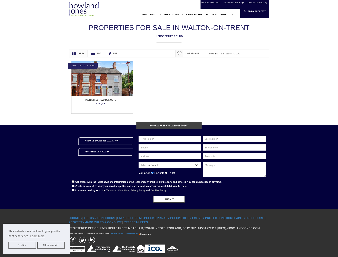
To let (171, 173)
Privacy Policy (138, 190)
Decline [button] (22, 245)
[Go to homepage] (84, 8)
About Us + (155, 14)
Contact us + (226, 14)
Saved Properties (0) (234, 3)
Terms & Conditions (99, 218)
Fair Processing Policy (136, 218)
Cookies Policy (158, 190)
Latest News (211, 14)
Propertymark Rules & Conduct (95, 222)
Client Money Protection (203, 218)
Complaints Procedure (245, 218)
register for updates (97, 151)
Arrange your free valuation (101, 140)
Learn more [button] (37, 236)
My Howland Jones (210, 3)
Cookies (75, 218)
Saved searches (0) (257, 3)
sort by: (213, 53)
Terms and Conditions (117, 190)
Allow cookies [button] (51, 245)
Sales (167, 14)
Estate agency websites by (125, 234)
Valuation (145, 173)
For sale (159, 173)
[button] (254, 11)
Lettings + (178, 14)
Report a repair (194, 14)
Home (144, 14)
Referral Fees (136, 222)
